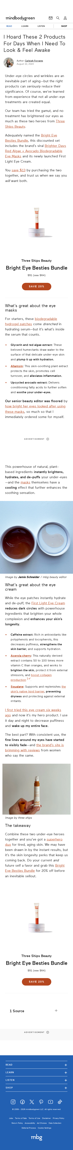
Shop (36, 1087)
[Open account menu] (65, 18)
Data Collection (55, 1123)
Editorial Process (29, 1128)
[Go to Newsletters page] (50, 18)
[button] (36, 1011)
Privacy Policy (58, 1118)
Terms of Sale (21, 1118)
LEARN (24, 26)
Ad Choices (42, 1123)
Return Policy (17, 1123)
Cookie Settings (44, 1128)
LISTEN (41, 26)
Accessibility (30, 1123)
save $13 (18, 170)
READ (9, 26)
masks (25, 482)
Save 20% (36, 286)
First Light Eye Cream (48, 603)
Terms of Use (34, 1118)
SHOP (64, 26)
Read (36, 1064)
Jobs (11, 1118)
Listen (36, 1080)
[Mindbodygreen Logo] (20, 18)
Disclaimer (46, 1118)
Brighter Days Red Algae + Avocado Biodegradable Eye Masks (35, 151)
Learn (36, 1072)
